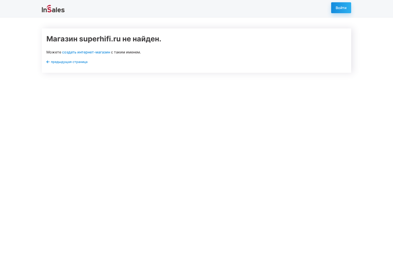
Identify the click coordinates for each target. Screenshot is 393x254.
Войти (341, 7)
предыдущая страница (69, 62)
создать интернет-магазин (86, 52)
